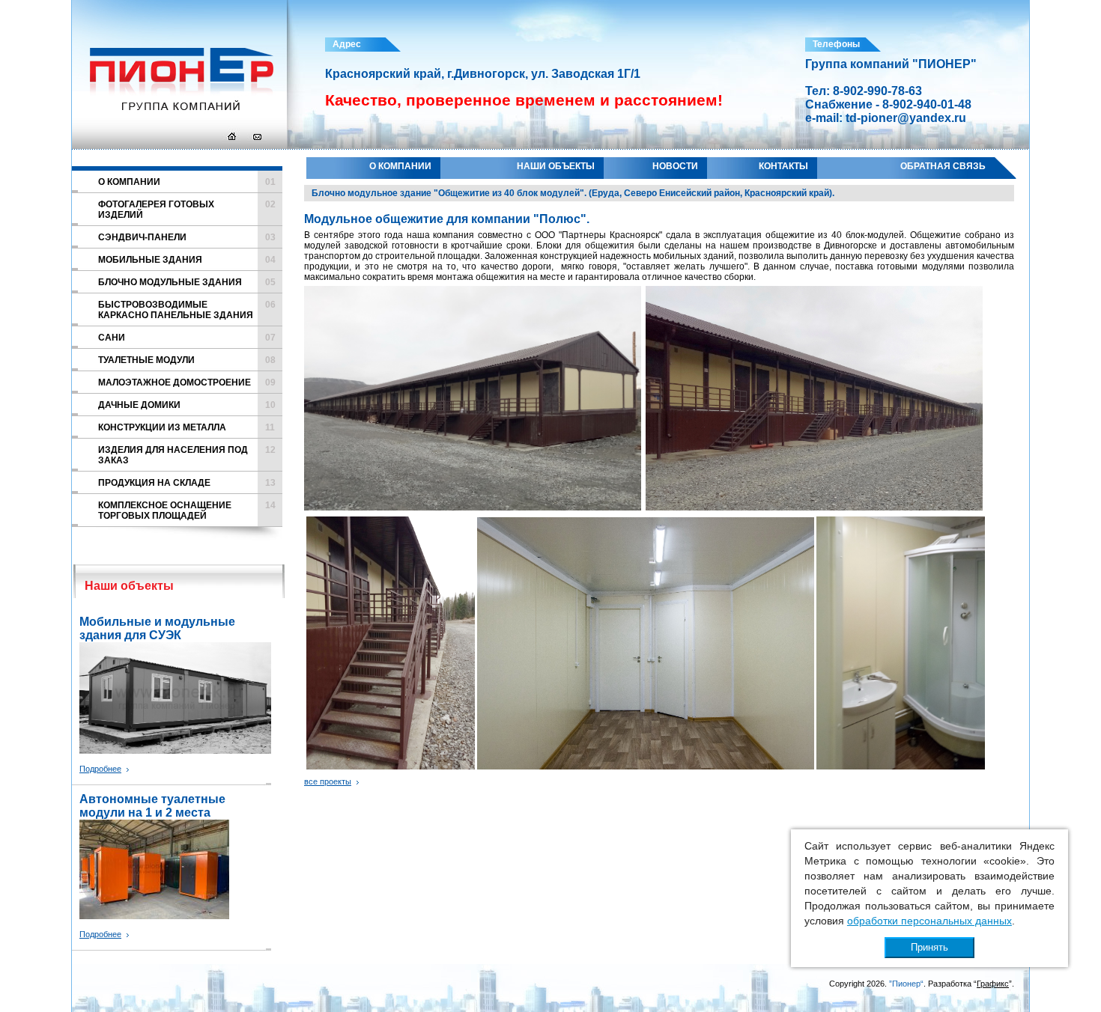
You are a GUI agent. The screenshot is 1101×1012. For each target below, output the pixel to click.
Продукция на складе (187, 483)
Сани (187, 337)
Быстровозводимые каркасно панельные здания (187, 309)
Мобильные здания (187, 259)
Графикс (993, 983)
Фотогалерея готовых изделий (187, 209)
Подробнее (100, 768)
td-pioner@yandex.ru (906, 118)
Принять (929, 947)
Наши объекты (556, 166)
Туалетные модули (187, 360)
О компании (400, 166)
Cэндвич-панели (187, 237)
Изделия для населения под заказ (187, 455)
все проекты (327, 781)
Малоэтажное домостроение (187, 382)
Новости (675, 166)
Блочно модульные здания (187, 282)
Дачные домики (187, 405)
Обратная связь (943, 166)
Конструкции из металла (186, 427)
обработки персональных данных (929, 921)
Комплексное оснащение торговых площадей (187, 510)
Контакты (783, 166)
